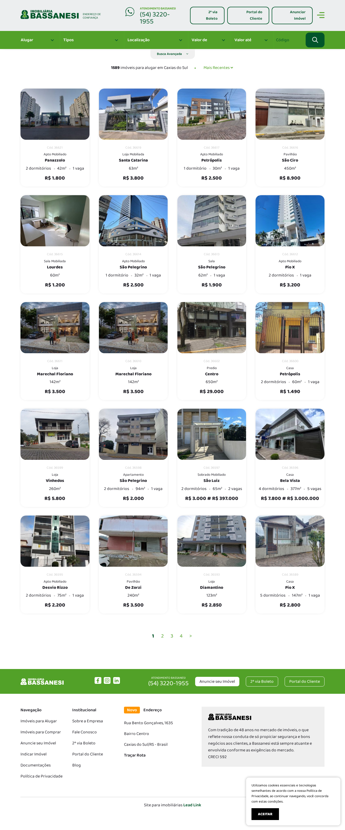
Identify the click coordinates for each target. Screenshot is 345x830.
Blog (76, 765)
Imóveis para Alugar (38, 721)
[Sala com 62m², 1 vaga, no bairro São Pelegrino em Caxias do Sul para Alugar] (211, 220)
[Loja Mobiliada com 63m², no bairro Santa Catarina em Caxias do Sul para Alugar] (133, 114)
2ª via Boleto (83, 743)
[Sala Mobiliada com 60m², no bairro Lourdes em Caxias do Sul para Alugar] (54, 220)
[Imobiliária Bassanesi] (42, 684)
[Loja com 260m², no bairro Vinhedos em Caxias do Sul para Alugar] (54, 434)
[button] (172, 54)
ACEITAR (265, 814)
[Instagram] (107, 682)
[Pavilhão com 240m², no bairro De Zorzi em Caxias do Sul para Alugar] (133, 541)
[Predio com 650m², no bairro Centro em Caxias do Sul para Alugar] (211, 327)
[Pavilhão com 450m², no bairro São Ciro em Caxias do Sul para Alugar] (290, 114)
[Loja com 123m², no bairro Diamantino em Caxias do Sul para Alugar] (211, 541)
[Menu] (321, 16)
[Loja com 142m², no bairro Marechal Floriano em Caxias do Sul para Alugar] (54, 327)
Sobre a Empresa (87, 721)
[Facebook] (98, 682)
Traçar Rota (135, 755)
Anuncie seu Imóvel (217, 681)
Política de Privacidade (41, 776)
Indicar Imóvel (33, 754)
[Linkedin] (116, 682)
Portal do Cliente (87, 754)
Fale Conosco (84, 732)
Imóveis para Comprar (40, 732)
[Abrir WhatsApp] (331, 816)
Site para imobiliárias (172, 805)
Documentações (35, 765)
